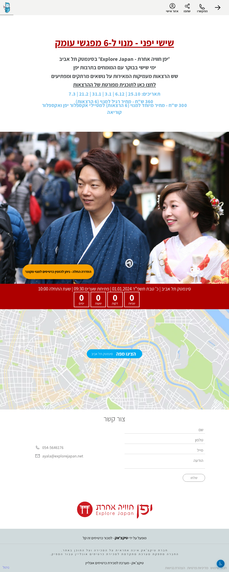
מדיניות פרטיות (197, 567)
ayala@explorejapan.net (62, 456)
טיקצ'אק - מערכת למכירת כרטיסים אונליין (114, 562)
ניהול (6, 567)
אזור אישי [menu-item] (172, 11)
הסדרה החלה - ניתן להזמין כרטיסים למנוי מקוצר (58, 271)
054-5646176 (53, 447)
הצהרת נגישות (175, 567)
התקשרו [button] (202, 11)
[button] (218, 7)
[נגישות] (221, 564)
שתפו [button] (187, 11)
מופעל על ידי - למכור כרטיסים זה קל (114, 537)
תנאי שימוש (218, 567)
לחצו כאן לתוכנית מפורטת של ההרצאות (114, 84)
